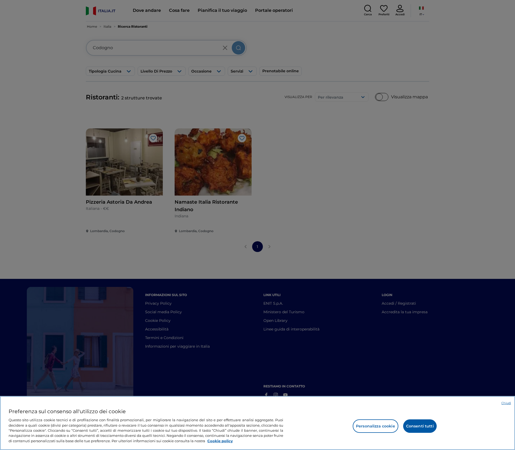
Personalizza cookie (375, 426)
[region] (257, 423)
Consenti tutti (420, 426)
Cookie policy (220, 441)
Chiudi (506, 403)
